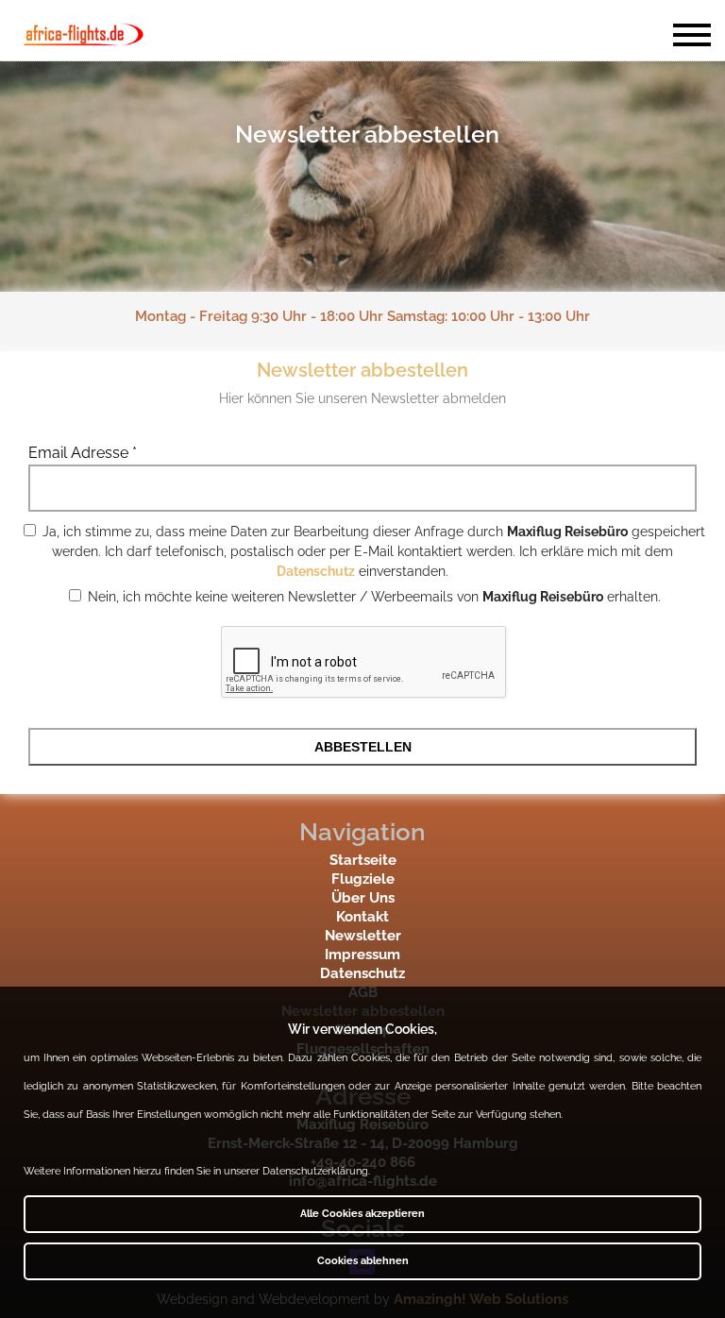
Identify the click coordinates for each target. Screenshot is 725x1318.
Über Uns (363, 897)
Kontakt (362, 916)
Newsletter (363, 935)
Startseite (362, 860)
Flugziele (363, 878)
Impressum (362, 954)
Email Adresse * (82, 453)
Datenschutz (316, 571)
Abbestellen (363, 746)
